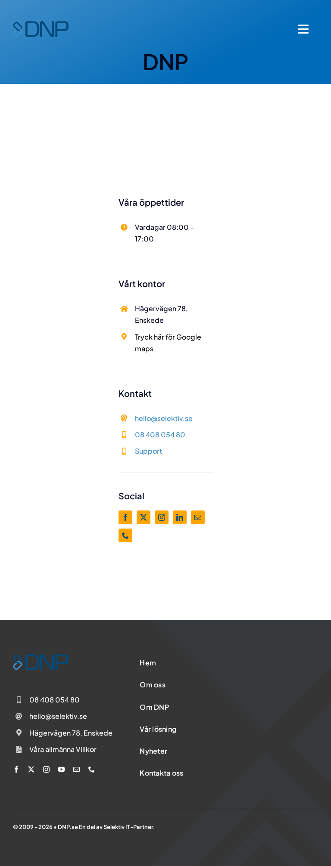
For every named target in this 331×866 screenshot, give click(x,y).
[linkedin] (180, 517)
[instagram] (162, 517)
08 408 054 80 (160, 434)
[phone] (125, 535)
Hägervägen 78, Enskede (70, 732)
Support (148, 450)
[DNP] (41, 24)
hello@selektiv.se (164, 418)
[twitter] (143, 517)
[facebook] (125, 517)
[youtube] (61, 769)
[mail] (198, 517)
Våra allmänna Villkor (63, 749)
